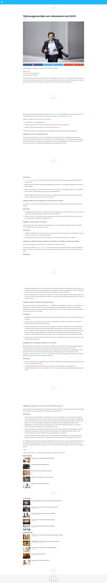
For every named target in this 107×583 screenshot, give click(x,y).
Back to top (54, 576)
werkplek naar (43, 353)
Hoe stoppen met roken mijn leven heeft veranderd (43, 519)
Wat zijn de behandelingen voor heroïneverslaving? (43, 526)
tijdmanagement (54, 114)
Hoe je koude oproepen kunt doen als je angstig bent (43, 513)
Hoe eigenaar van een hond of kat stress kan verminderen (44, 507)
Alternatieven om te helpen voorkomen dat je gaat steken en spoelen (47, 535)
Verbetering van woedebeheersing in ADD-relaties (42, 458)
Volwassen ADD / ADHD (30, 13)
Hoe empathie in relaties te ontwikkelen (40, 560)
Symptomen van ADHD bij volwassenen (40, 483)
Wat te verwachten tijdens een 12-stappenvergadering (43, 547)
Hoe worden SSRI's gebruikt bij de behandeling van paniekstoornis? (46, 500)
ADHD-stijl (49, 305)
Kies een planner (29, 180)
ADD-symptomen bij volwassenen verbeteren (41, 470)
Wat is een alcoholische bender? (38, 554)
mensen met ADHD (40, 247)
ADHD (24, 13)
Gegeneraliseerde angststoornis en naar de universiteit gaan (45, 541)
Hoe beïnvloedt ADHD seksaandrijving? (40, 464)
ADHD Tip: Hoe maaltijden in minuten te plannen (42, 477)
